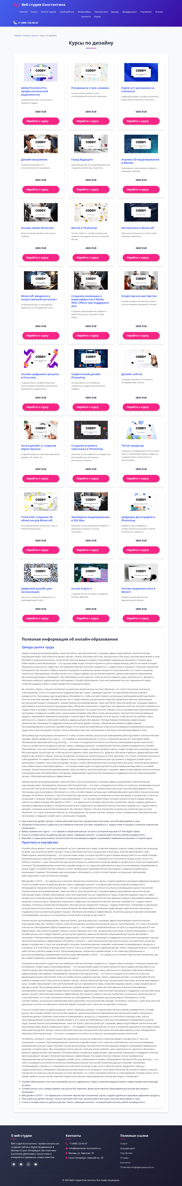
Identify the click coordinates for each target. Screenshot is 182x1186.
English (97, 16)
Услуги (34, 11)
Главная (23, 11)
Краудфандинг (129, 11)
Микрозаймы (84, 11)
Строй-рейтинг (66, 11)
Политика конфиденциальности (137, 1167)
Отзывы (159, 11)
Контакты (86, 16)
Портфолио (146, 11)
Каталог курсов (48, 11)
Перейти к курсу (37, 121)
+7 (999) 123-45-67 (28, 22)
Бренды (115, 11)
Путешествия (101, 11)
